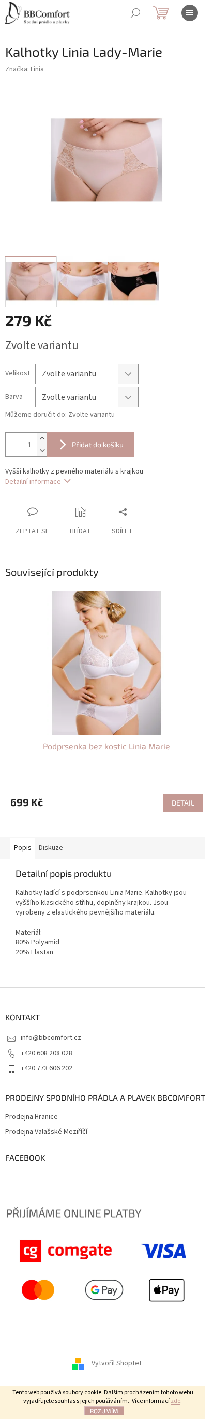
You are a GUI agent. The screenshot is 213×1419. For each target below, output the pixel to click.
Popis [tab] (23, 848)
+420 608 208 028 (46, 1053)
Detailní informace (33, 482)
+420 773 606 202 (46, 1068)
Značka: (24, 69)
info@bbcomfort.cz (51, 1038)
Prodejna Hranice (31, 1117)
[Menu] (189, 13)
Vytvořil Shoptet (117, 1363)
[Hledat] (135, 13)
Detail (183, 802)
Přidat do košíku (98, 444)
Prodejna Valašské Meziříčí (46, 1132)
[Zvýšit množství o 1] (42, 439)
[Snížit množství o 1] (42, 450)
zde (175, 1401)
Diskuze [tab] (51, 848)
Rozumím (104, 1410)
